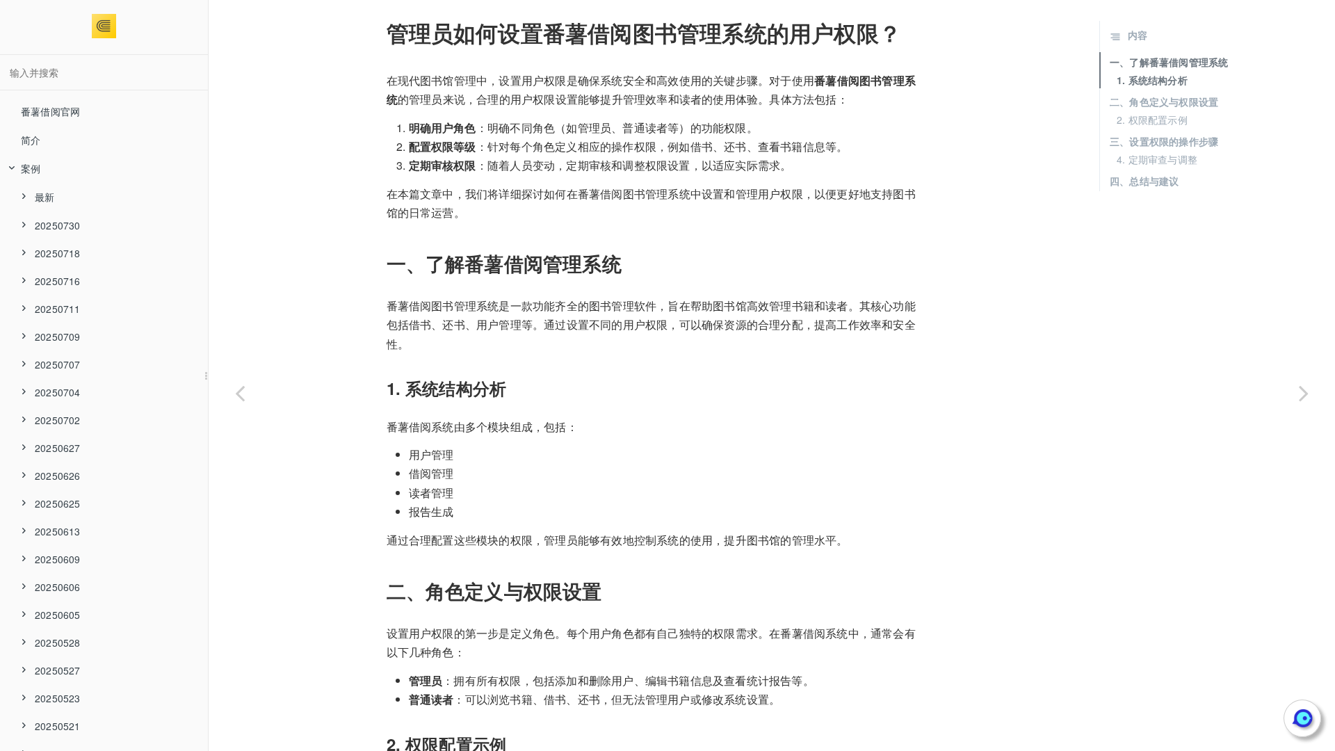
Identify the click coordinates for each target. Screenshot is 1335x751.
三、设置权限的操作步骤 (1164, 141)
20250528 (58, 642)
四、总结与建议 (1144, 181)
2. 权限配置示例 (1152, 120)
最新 (44, 197)
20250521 (58, 726)
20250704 (58, 392)
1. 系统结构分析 (1152, 80)
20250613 (58, 531)
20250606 (58, 587)
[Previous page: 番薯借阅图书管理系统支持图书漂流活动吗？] (240, 393)
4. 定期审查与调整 (1157, 159)
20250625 (58, 503)
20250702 (58, 420)
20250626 (58, 476)
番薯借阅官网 (50, 111)
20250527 (58, 670)
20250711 (58, 309)
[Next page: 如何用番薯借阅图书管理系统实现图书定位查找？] (1303, 393)
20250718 (58, 253)
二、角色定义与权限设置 (1164, 101)
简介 (30, 140)
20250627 (58, 448)
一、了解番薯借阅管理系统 (1169, 62)
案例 (30, 168)
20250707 (58, 364)
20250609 (58, 559)
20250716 (58, 281)
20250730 (58, 225)
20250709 (58, 337)
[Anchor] (376, 32)
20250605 (58, 615)
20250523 (58, 698)
